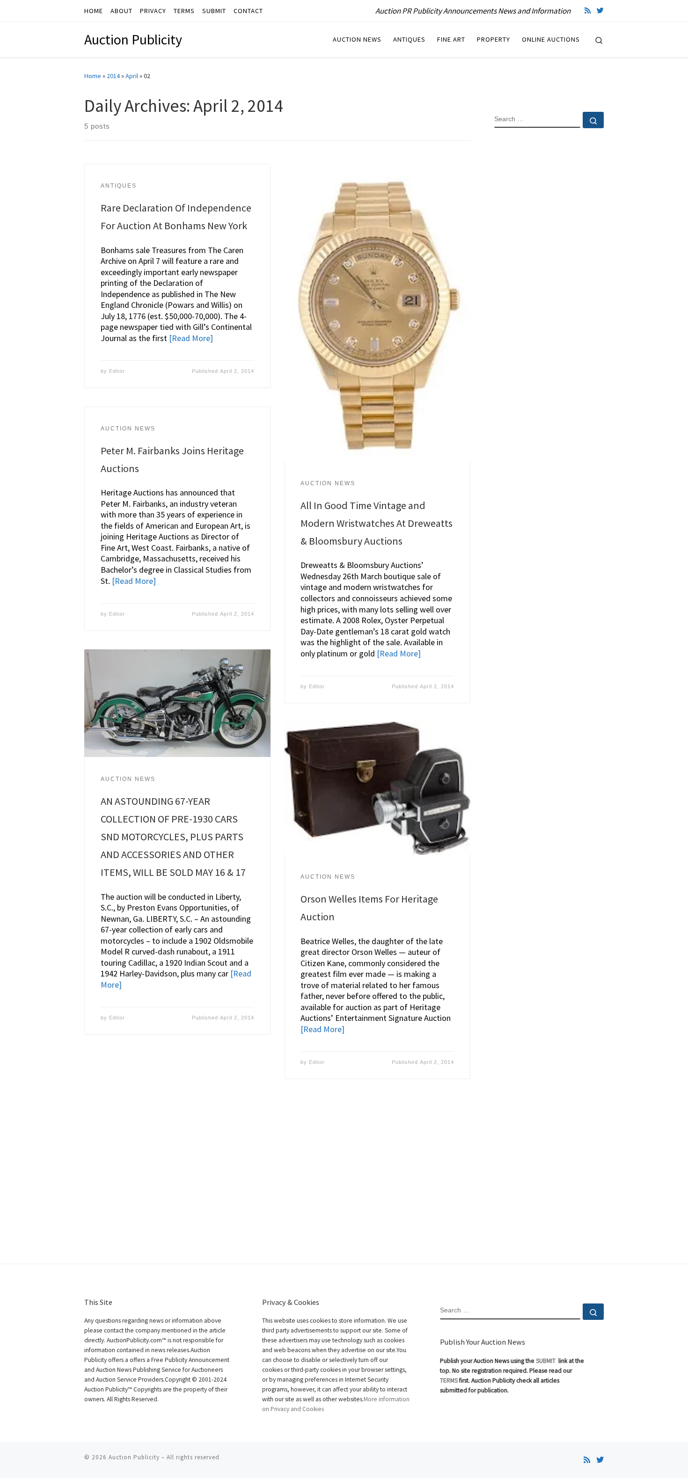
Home (92, 76)
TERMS (449, 1380)
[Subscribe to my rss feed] (588, 10)
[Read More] (191, 338)
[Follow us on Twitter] (600, 10)
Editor (117, 371)
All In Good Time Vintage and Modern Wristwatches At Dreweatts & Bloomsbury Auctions (376, 523)
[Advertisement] (549, 286)
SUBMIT (546, 1361)
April (131, 76)
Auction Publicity (134, 1457)
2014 (113, 76)
